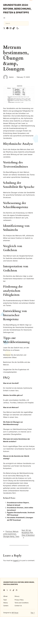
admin (11, 77)
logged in (16, 560)
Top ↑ (33, 612)
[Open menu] (4, 18)
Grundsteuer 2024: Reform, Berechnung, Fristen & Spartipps (17, 8)
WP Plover (15, 612)
